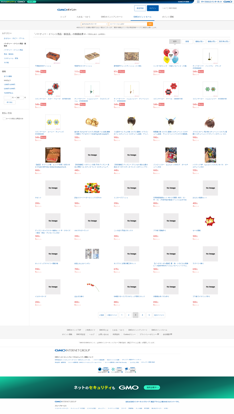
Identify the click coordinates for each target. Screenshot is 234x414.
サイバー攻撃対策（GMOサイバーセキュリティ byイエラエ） (85, 362)
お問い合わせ (103, 334)
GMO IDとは (103, 330)
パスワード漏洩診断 (98, 359)
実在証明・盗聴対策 (60, 362)
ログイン (152, 8)
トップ (63, 17)
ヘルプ (164, 8)
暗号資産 (146, 408)
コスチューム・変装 (11, 58)
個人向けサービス (156, 408)
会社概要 (166, 334)
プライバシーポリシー (148, 334)
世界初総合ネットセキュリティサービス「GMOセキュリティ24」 (73, 359)
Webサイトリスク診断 (113, 359)
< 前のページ (112, 315)
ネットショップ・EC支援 (78, 408)
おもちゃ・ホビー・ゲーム (14, 38)
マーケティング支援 (113, 408)
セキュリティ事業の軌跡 (148, 362)
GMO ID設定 (173, 8)
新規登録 (140, 8)
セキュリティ (101, 408)
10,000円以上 (8, 93)
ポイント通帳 (168, 17)
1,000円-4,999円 (9, 84)
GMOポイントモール (142, 17)
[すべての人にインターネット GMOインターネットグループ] (217, 1)
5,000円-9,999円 (9, 89)
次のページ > (159, 315)
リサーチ (123, 408)
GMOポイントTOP (74, 330)
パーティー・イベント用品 (13, 50)
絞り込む (10, 102)
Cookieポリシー (130, 334)
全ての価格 (8, 76)
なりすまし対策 (134, 362)
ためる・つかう (83, 17)
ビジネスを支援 (91, 408)
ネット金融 (139, 408)
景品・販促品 (8, 54)
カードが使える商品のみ (14, 118)
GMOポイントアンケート (112, 17)
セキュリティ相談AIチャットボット (131, 359)
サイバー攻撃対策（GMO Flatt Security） (116, 362)
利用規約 (116, 334)
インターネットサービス (61, 408)
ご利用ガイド (90, 330)
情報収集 (130, 408)
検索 (150, 24)
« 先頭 (101, 315)
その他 (6, 62)
